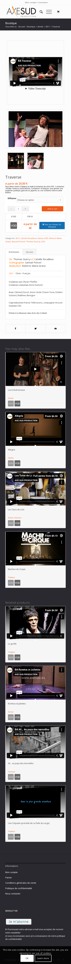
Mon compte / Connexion (36, 2)
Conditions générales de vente (20, 882)
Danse (40, 238)
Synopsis (29, 252)
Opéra (11, 458)
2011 (18, 238)
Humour (18, 517)
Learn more (43, 958)
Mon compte (11, 872)
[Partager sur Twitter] (35, 328)
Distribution (14, 252)
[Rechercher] (39, 11)
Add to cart (52, 209)
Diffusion (12, 198)
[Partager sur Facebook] (15, 328)
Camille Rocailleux (29, 238)
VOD (43, 241)
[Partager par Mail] (56, 328)
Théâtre (11, 577)
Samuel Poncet (18, 241)
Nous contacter (12, 893)
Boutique (11, 23)
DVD (46, 238)
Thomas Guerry (33, 241)
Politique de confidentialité (18, 888)
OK (27, 958)
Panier (8, 877)
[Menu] (47, 11)
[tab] (14, 252)
